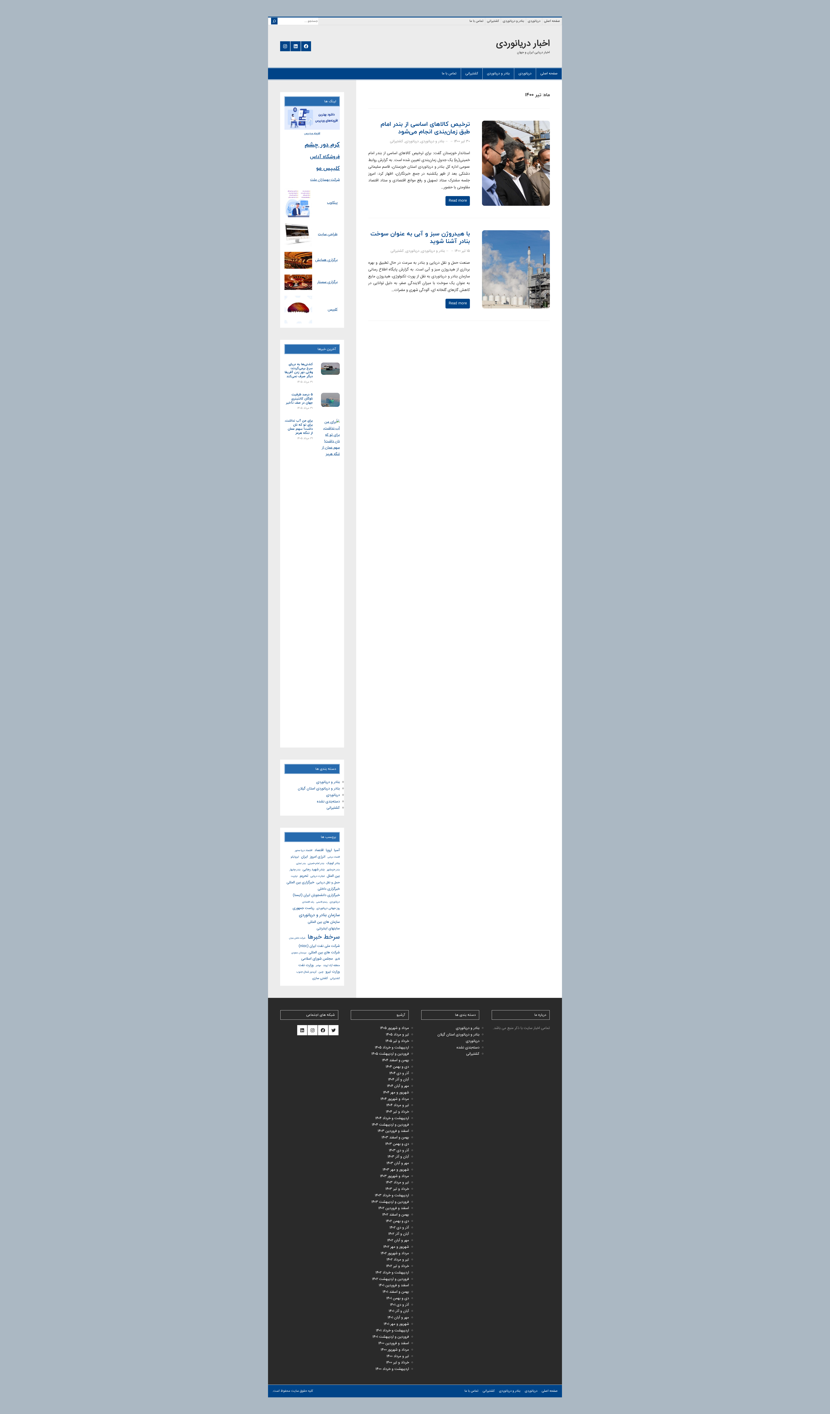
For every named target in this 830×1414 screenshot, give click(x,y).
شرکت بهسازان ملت (325, 180)
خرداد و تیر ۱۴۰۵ (397, 1041)
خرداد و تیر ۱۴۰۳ (397, 1189)
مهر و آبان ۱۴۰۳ (397, 1163)
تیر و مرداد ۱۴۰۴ (397, 1105)
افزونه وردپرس (312, 133)
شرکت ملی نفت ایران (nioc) (319, 946)
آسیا (337, 850)
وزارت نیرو (333, 972)
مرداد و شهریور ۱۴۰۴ (394, 1099)
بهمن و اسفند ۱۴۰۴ (395, 1060)
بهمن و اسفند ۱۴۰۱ (396, 1292)
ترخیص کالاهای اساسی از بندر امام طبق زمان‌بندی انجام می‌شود (425, 128)
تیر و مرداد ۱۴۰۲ (397, 1260)
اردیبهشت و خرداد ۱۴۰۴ (392, 1118)
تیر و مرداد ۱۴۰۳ (397, 1183)
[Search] (274, 21)
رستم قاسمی (321, 902)
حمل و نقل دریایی (328, 882)
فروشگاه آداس (325, 156)
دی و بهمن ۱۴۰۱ (397, 1298)
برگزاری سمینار (327, 282)
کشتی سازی (320, 978)
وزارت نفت (306, 965)
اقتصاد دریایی (333, 857)
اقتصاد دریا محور (303, 850)
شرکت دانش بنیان (297, 938)
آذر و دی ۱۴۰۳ (399, 1151)
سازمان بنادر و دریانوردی (319, 915)
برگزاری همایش (326, 260)
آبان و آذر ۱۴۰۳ (398, 1157)
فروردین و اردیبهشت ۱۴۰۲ (390, 1279)
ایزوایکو (295, 857)
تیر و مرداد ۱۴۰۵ (397, 1035)
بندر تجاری (301, 863)
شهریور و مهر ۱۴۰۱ (396, 1324)
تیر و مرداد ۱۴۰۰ (397, 1356)
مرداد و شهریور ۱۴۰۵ (394, 1028)
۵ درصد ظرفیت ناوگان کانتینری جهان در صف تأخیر (299, 399)
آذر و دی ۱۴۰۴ (399, 1073)
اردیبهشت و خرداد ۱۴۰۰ (392, 1369)
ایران (304, 857)
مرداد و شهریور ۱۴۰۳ (394, 1176)
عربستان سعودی (298, 953)
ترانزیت (294, 876)
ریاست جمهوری (303, 908)
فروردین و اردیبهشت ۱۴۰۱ (390, 1337)
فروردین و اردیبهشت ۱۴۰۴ (390, 1125)
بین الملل (333, 876)
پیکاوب (332, 203)
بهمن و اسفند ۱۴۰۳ (395, 1138)
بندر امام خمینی (316, 863)
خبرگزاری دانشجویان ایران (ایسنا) (316, 895)
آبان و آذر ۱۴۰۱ (399, 1311)
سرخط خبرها (324, 937)
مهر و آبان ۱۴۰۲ (398, 1240)
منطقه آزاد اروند (331, 965)
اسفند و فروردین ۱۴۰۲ (393, 1208)
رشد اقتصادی (308, 902)
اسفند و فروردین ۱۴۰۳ (393, 1131)
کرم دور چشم (322, 145)
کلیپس (333, 310)
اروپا (329, 850)
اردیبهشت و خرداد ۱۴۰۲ (392, 1273)
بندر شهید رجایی (314, 869)
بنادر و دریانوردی (432, 141)
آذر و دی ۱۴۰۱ (399, 1305)
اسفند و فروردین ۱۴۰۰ (393, 1343)
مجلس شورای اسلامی (317, 959)
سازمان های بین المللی (324, 922)
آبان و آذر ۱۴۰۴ (398, 1080)
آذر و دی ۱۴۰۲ (399, 1228)
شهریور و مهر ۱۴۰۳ (396, 1170)
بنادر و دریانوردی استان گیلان (319, 789)
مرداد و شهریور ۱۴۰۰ (395, 1350)
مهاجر (318, 965)
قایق (337, 959)
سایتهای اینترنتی (328, 928)
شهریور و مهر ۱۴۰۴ (396, 1093)
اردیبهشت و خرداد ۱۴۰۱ (392, 1331)
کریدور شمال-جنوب (306, 972)
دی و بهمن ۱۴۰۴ (397, 1067)
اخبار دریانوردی (523, 44)
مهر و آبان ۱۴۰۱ (398, 1318)
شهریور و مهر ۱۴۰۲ (396, 1247)
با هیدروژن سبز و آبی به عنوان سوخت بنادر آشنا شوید (420, 237)
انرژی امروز (317, 857)
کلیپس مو (328, 168)
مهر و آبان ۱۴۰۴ (398, 1086)
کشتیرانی (396, 141)
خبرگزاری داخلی (329, 889)
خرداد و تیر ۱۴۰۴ (397, 1112)
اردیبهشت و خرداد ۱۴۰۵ (392, 1048)
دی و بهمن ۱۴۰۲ (397, 1221)
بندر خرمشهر (333, 870)
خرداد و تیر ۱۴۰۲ (397, 1266)
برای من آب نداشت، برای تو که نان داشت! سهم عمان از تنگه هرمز (299, 427)
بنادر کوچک (333, 863)
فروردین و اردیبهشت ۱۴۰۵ (390, 1054)
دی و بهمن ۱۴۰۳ (397, 1144)
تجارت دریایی (317, 876)
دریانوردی (412, 141)
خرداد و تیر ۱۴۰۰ (397, 1363)
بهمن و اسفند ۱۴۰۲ (395, 1215)
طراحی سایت (328, 234)
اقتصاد (319, 850)
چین (321, 972)
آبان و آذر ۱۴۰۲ (398, 1234)
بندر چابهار (295, 870)
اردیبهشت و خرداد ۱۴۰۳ (392, 1195)
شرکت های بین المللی (324, 952)
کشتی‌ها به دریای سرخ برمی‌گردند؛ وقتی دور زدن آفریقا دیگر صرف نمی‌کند (299, 371)
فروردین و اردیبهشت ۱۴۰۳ (390, 1202)
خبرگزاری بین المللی (300, 882)
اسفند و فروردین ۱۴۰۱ (394, 1285)
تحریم (304, 876)
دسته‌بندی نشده (328, 802)
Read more (458, 200)
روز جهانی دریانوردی (328, 908)
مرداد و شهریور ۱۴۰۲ (395, 1253)
